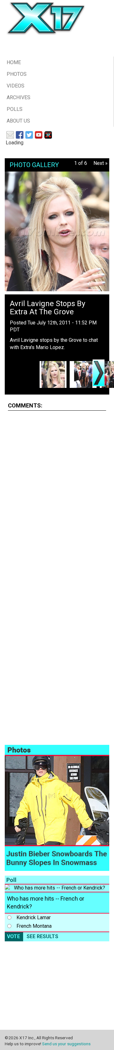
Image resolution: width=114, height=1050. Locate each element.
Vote (13, 936)
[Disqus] (57, 495)
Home (14, 62)
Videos (15, 86)
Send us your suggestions (66, 1043)
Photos (17, 74)
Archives (18, 97)
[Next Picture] (98, 372)
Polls (14, 109)
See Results (42, 936)
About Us (18, 121)
